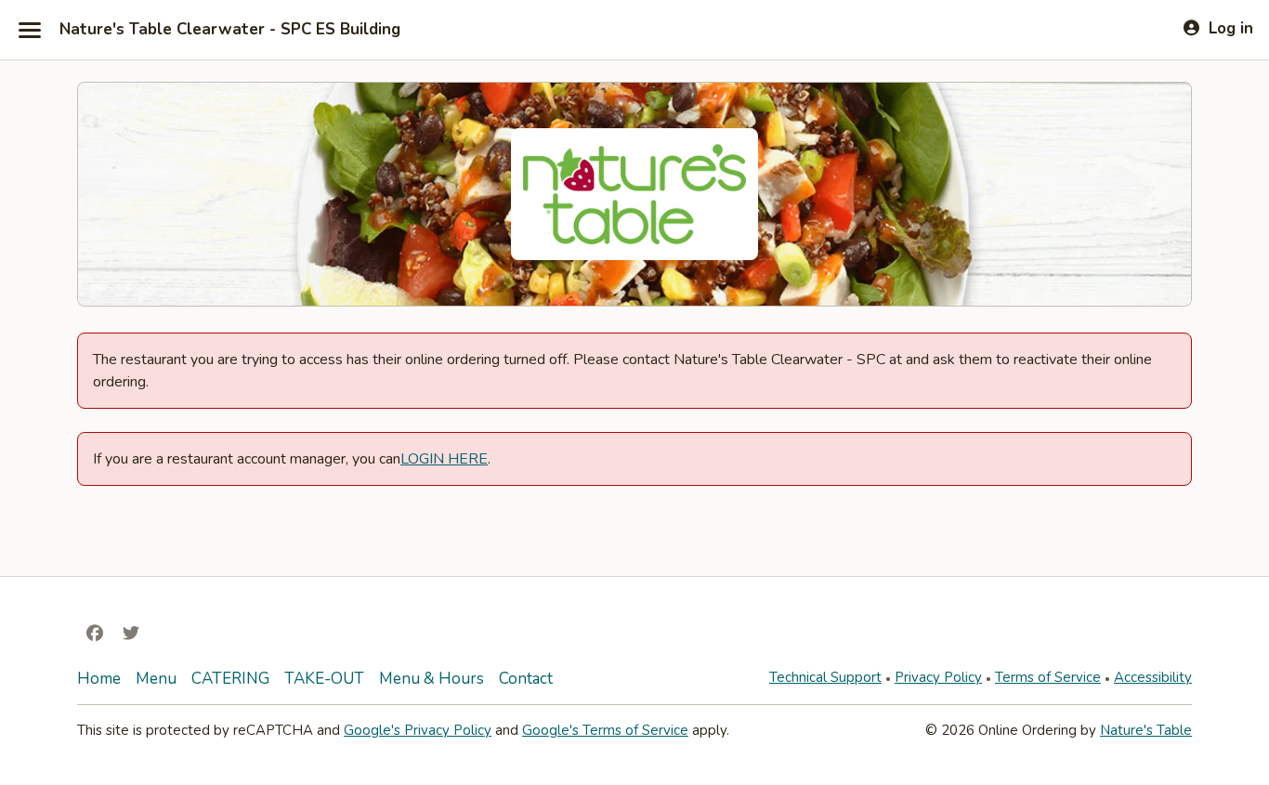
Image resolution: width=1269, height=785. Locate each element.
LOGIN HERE (444, 459)
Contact (526, 678)
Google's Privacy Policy (417, 730)
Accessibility (1153, 677)
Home (99, 678)
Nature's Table (1146, 730)
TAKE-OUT (324, 678)
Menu (156, 678)
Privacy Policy (938, 677)
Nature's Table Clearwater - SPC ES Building (229, 29)
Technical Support (825, 677)
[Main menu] (29, 29)
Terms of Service (1048, 677)
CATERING (230, 678)
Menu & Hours (431, 678)
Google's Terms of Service (605, 730)
